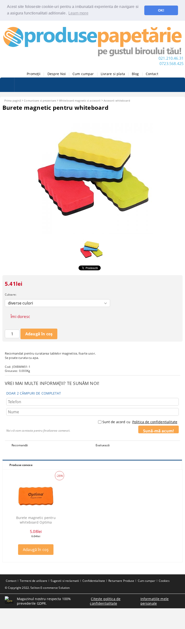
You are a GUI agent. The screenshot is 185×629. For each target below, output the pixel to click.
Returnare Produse (121, 581)
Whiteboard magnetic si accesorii (80, 100)
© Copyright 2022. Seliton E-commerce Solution (37, 588)
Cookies (164, 581)
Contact (152, 73)
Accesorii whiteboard (117, 100)
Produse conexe (21, 465)
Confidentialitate (93, 581)
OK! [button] (161, 10)
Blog (135, 73)
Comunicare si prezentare (40, 100)
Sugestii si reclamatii (65, 581)
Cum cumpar (83, 73)
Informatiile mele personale (154, 601)
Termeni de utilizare (33, 581)
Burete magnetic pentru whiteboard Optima (36, 520)
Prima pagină (12, 100)
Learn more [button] (78, 13)
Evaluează (103, 445)
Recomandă (20, 445)
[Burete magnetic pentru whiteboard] (92, 233)
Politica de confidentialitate (154, 422)
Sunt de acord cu (139, 422)
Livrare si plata (113, 73)
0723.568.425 (171, 63)
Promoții (33, 73)
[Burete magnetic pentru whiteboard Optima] (36, 496)
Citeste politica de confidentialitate (105, 601)
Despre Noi (56, 73)
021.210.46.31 (171, 58)
